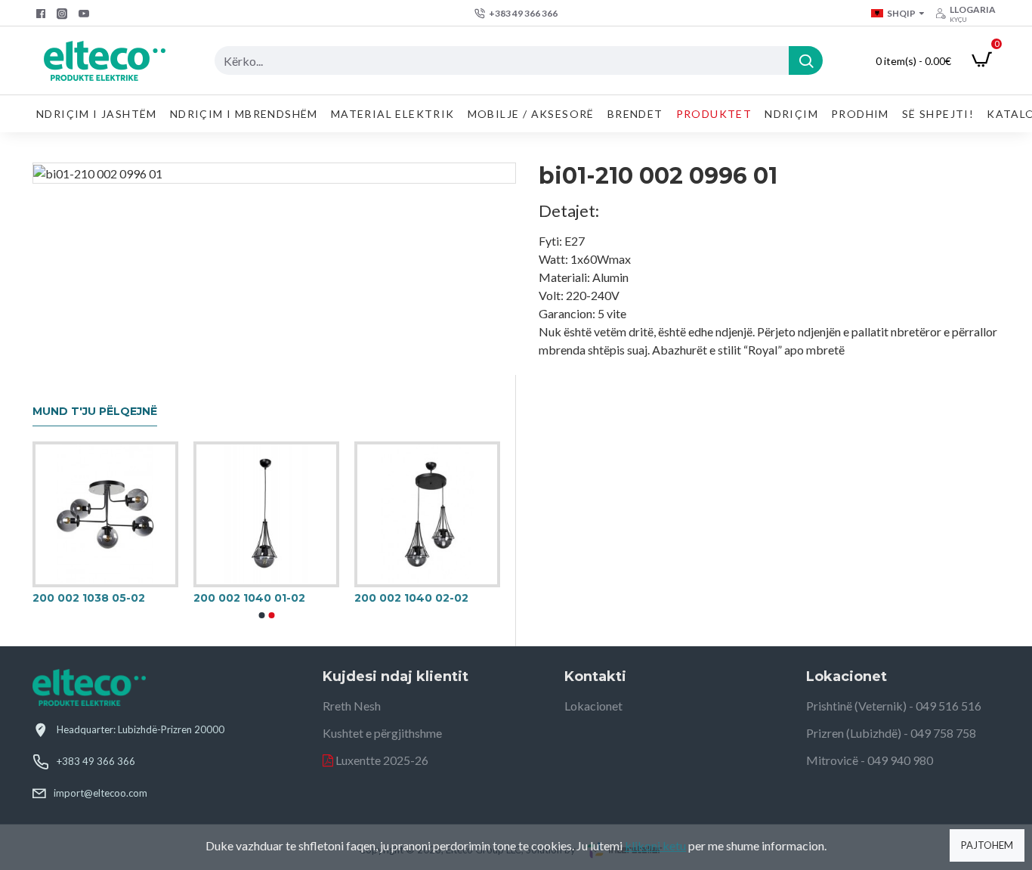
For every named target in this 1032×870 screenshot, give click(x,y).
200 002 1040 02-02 (411, 598)
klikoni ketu (655, 845)
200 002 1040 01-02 (249, 598)
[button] (261, 615)
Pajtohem (987, 845)
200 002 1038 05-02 (88, 598)
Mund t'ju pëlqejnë (94, 411)
